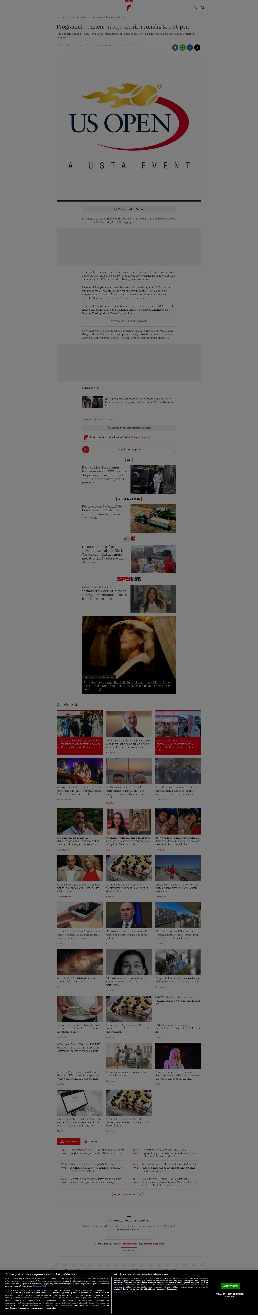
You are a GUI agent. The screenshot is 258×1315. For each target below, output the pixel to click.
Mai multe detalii (39, 1286)
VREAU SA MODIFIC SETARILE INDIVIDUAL (230, 1295)
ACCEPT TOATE (230, 1286)
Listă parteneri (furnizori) (124, 1292)
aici (60, 1300)
